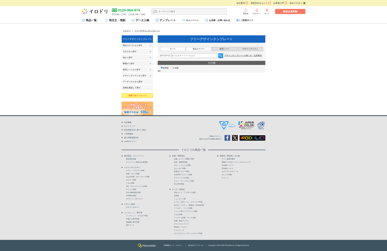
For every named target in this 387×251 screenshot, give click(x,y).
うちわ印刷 (178, 214)
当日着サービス (227, 165)
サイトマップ (129, 126)
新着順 (166, 68)
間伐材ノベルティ (180, 227)
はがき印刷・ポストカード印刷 (137, 177)
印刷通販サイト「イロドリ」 (173, 245)
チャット (225, 178)
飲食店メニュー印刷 (181, 171)
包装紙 (176, 195)
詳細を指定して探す (132, 88)
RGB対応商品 (131, 195)
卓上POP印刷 (179, 184)
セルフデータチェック (230, 171)
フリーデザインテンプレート (147, 31)
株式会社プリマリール (195, 245)
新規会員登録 (290, 11)
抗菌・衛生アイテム (181, 221)
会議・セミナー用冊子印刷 (184, 159)
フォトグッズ (179, 230)
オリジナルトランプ (181, 224)
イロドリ (127, 31)
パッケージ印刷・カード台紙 (185, 218)
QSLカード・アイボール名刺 (185, 192)
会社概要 (127, 122)
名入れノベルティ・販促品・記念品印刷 (189, 205)
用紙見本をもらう (259, 3)
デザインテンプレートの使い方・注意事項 (243, 55)
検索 (155, 11)
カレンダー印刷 (180, 168)
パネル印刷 (130, 183)
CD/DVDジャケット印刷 (183, 174)
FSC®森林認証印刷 (133, 192)
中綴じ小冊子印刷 (132, 219)
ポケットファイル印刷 (182, 165)
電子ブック (130, 225)
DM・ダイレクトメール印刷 (136, 186)
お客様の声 (278, 3)
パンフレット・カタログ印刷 (137, 216)
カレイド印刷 (227, 174)
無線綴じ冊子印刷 (132, 222)
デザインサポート (132, 207)
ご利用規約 (128, 134)
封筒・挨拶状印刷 (180, 162)
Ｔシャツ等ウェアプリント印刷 (185, 211)
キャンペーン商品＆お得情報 (137, 162)
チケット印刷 (131, 189)
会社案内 (240, 3)
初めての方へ (296, 3)
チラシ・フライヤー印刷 (135, 170)
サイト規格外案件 (228, 159)
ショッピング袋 (180, 199)
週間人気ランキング (137, 95)
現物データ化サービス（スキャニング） (237, 162)
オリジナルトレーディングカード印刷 (188, 233)
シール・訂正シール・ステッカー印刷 (188, 202)
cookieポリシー (130, 141)
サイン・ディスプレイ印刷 (184, 181)
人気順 (176, 68)
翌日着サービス (227, 168)
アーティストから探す (133, 81)
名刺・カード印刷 (132, 174)
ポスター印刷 (131, 180)
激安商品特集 (131, 159)
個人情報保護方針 (131, 138)
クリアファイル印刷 (181, 178)
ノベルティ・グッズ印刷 (183, 208)
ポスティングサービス (134, 199)
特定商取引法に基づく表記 (135, 130)
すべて (173, 49)
